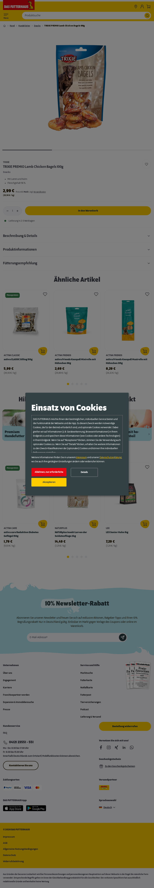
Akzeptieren (49, 482)
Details (84, 472)
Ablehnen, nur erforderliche (49, 472)
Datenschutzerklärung (111, 457)
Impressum (81, 457)
